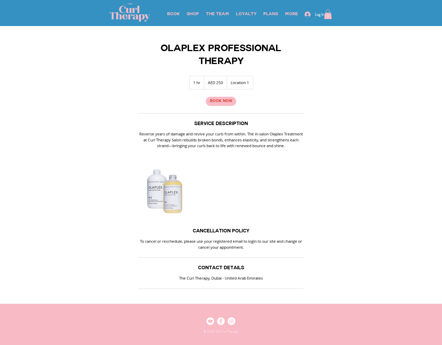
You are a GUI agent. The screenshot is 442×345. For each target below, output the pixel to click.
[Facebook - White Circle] (221, 321)
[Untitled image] (165, 191)
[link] (221, 101)
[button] (328, 14)
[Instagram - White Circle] (231, 321)
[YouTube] (210, 321)
